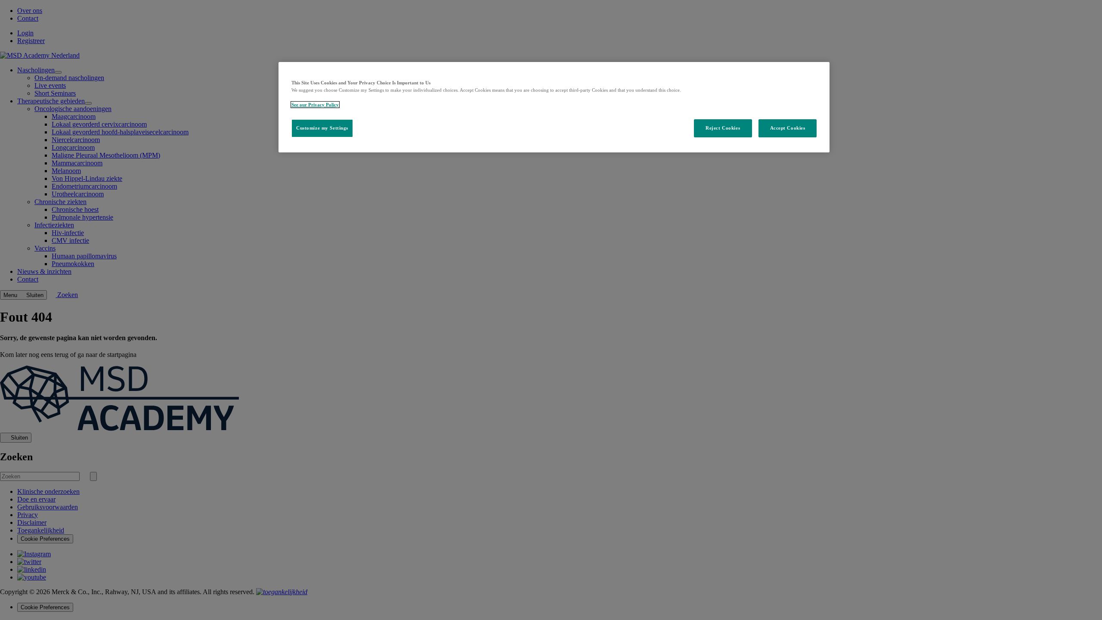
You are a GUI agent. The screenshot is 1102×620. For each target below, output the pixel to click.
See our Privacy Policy (315, 104)
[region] (554, 107)
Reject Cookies (723, 127)
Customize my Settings (322, 127)
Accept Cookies (787, 127)
